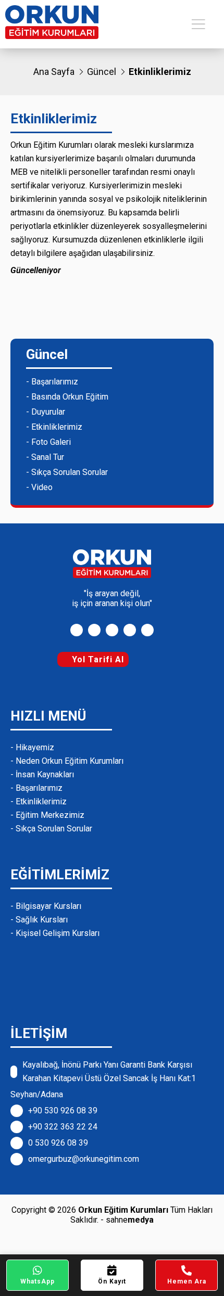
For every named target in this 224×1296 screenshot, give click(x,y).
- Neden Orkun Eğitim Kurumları (66, 761)
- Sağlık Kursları (39, 920)
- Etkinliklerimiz (54, 427)
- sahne (127, 1220)
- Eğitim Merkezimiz (47, 815)
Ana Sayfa (53, 71)
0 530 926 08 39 (58, 1143)
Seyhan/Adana (36, 1094)
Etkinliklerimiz (160, 71)
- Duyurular (45, 412)
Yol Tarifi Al (96, 659)
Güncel (101, 71)
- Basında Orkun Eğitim (67, 397)
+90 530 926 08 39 (62, 1110)
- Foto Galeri (48, 442)
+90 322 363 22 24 (62, 1127)
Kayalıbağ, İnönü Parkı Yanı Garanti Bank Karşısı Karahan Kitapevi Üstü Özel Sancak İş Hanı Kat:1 (109, 1071)
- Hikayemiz (32, 747)
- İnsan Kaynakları (42, 774)
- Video (39, 487)
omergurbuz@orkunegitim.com (83, 1159)
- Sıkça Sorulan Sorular (67, 472)
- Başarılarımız (52, 382)
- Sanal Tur (45, 457)
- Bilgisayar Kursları (45, 906)
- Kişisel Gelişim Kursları (54, 933)
